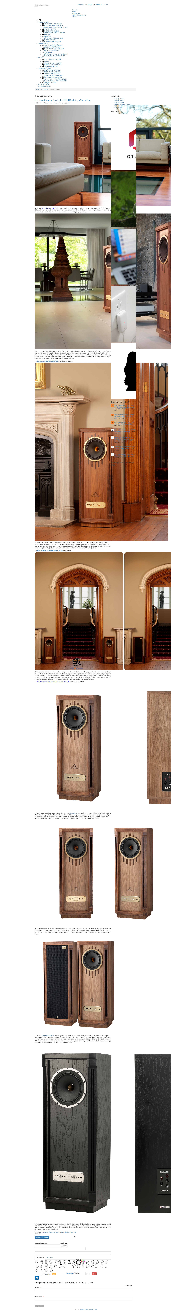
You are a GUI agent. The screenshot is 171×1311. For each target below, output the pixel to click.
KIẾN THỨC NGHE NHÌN (79, 15)
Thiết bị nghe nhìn (119, 99)
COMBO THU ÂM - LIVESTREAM (53, 75)
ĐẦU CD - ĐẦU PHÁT (50, 29)
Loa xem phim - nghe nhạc (47, 1232)
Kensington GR (73, 813)
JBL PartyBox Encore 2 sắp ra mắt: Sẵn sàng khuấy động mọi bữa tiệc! (124, 423)
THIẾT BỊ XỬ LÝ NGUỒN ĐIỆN (52, 65)
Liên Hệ (74, 17)
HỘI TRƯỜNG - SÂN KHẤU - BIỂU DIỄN (55, 79)
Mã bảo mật (63, 1243)
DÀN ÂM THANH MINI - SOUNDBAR (54, 33)
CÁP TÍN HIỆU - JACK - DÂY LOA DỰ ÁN (55, 54)
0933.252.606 (84, 1309)
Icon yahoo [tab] (50, 1258)
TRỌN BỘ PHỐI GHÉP (45, 68)
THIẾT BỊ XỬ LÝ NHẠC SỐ (51, 31)
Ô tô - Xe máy (118, 108)
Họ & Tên (38, 1287)
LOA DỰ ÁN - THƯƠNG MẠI (52, 47)
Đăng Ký (80, 4)
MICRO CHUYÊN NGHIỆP (51, 50)
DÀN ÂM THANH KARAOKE (52, 74)
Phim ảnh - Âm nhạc (120, 106)
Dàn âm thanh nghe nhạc (69, 1232)
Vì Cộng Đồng (76, 13)
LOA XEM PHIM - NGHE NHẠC (53, 24)
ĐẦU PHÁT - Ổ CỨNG (50, 82)
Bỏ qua (89, 1274)
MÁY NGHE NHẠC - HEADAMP (53, 63)
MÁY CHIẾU (47, 34)
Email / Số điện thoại (41, 1243)
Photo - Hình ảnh (119, 102)
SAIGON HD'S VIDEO (101, 4)
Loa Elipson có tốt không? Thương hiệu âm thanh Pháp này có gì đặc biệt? (124, 416)
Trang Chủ (39, 89)
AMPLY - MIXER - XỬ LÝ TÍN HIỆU (54, 49)
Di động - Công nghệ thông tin (122, 104)
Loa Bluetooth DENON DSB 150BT (47, 361)
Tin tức (74, 11)
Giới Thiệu (75, 10)
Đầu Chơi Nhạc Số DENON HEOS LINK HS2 (50, 550)
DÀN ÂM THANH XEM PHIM (52, 70)
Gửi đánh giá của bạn (42, 1237)
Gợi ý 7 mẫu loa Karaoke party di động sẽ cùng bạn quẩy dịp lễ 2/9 (125, 430)
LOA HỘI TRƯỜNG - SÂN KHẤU (53, 45)
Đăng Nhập (89, 4)
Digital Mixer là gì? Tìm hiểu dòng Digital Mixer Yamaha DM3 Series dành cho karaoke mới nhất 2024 (123, 439)
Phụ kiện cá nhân (119, 100)
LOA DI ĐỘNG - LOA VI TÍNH (52, 59)
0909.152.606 (93, 1309)
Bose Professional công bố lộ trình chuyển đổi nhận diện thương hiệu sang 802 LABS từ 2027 (124, 407)
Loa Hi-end (59, 1232)
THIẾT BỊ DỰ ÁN (43, 43)
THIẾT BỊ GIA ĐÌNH (44, 22)
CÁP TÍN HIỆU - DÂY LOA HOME (53, 38)
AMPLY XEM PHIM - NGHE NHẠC (53, 26)
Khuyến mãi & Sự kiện (44, 86)
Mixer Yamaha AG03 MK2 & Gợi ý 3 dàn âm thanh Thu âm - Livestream (124, 455)
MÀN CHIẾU (47, 36)
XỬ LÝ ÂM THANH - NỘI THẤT (52, 42)
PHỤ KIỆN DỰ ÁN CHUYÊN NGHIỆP (54, 56)
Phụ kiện (41, 58)
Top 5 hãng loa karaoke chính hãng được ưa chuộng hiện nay (124, 447)
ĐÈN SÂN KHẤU (48, 52)
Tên (74, 1236)
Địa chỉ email (39, 1297)
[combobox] (56, 5)
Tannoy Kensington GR (47, 1035)
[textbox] (56, 5)
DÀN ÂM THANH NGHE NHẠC (52, 72)
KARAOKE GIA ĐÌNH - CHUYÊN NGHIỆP (55, 27)
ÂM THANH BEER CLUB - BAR (53, 77)
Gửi (94, 1274)
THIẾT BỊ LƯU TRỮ (49, 40)
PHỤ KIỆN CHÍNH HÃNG (51, 66)
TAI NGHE (47, 61)
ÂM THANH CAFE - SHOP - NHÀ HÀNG (55, 81)
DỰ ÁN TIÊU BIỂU (43, 84)
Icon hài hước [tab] (40, 1258)
